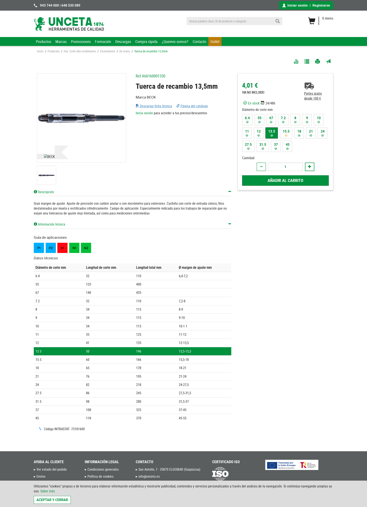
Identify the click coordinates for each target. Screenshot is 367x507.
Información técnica (51, 224)
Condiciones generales (103, 469)
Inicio (40, 51)
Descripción (45, 192)
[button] (39, 117)
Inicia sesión (144, 113)
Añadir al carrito (285, 180)
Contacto (199, 41)
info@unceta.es (149, 476)
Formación (103, 41)
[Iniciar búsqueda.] (277, 21)
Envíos (41, 476)
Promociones (81, 41)
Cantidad (248, 158)
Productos (43, 41)
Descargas (123, 41)
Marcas (61, 41)
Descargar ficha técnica (155, 106)
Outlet (214, 41)
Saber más (47, 491)
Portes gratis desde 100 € (313, 96)
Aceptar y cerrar (52, 499)
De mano (124, 51)
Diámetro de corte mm (257, 109)
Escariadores (107, 51)
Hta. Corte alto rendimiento (80, 51)
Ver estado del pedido (52, 469)
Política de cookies (100, 476)
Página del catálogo (194, 106)
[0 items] (320, 19)
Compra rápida (146, 41)
